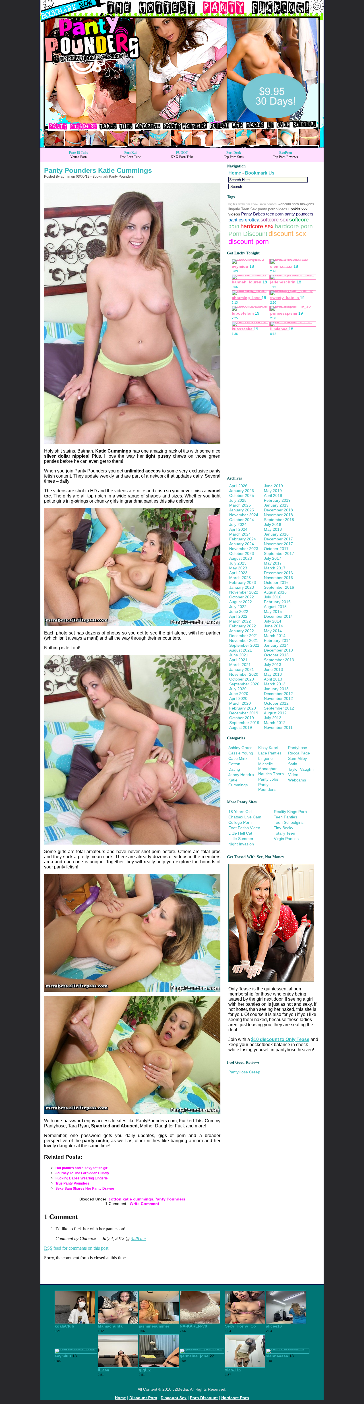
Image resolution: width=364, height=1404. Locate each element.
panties (236, 220)
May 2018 (273, 529)
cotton (115, 1199)
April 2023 (238, 573)
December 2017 (278, 539)
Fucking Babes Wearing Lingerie (81, 1178)
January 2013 (276, 689)
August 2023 (240, 558)
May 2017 (273, 563)
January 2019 (276, 505)
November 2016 (278, 577)
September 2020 (244, 684)
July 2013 (272, 664)
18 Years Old (240, 811)
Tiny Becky (283, 828)
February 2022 (242, 626)
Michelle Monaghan (268, 766)
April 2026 (238, 486)
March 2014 (275, 635)
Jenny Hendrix (241, 774)
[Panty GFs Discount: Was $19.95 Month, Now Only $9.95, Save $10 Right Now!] (182, 146)
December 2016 (278, 573)
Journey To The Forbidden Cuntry (82, 1173)
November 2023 (243, 548)
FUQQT (182, 153)
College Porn (240, 822)
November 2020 (243, 674)
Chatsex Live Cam (244, 817)
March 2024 (240, 534)
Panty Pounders (169, 1199)
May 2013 (273, 674)
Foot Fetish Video (244, 828)
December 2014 (278, 616)
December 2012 (278, 693)
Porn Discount (247, 233)
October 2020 (241, 679)
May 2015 (273, 611)
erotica (252, 220)
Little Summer (240, 838)
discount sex (287, 233)
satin (292, 764)
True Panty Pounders (72, 1183)
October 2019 (241, 718)
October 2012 (276, 703)
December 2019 (243, 713)
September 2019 (244, 722)
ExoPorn (285, 153)
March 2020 (240, 703)
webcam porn (288, 204)
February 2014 (277, 640)
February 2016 (277, 602)
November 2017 (278, 544)
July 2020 (238, 689)
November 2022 (243, 592)
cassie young (240, 753)
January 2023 (241, 587)
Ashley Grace (240, 747)
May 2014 (273, 631)
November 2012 (278, 698)
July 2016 (272, 597)
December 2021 (243, 635)
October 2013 (276, 655)
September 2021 (244, 645)
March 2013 (275, 684)
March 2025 (240, 505)
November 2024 (243, 515)
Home (234, 173)
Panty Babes (253, 214)
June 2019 (273, 486)
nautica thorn (271, 774)
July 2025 (238, 500)
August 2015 (275, 606)
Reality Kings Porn (290, 811)
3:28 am (138, 1238)
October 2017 (276, 548)
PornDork (233, 153)
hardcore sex (257, 226)
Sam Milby (297, 758)
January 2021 (241, 669)
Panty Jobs (268, 779)
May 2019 (273, 490)
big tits (232, 204)
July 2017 (272, 558)
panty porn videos (272, 209)
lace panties (270, 753)
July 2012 (272, 718)
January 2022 (241, 631)
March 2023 (240, 577)
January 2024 (241, 544)
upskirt (294, 209)
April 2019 (273, 495)
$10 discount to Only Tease (280, 1039)
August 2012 (275, 713)
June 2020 (238, 693)
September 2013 (279, 660)
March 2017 (275, 568)
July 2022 (238, 606)
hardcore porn (294, 226)
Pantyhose (297, 747)
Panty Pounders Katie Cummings (98, 170)
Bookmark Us (259, 173)
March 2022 (240, 621)
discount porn (248, 241)
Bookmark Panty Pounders (113, 177)
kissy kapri (268, 747)
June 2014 (273, 626)
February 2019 (277, 500)
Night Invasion (241, 844)
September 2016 (279, 587)
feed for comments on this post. (76, 1248)
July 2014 (272, 621)
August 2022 (240, 602)
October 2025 (241, 495)
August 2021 (240, 650)
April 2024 (238, 529)
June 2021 (238, 655)
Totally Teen (284, 833)
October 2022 (241, 597)
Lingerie (265, 758)
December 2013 (278, 650)
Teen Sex (249, 209)
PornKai (130, 153)
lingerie (234, 209)
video (293, 774)
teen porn (275, 214)
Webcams (297, 780)
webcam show (248, 204)
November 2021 (243, 640)
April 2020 (238, 698)
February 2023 (242, 582)
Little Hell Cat (240, 833)
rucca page (299, 753)
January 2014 (276, 645)
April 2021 (238, 660)
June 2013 (273, 669)
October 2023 (241, 553)
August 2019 (240, 727)
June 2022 (238, 611)
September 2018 (279, 519)
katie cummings (138, 1199)
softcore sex (274, 220)
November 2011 (278, 727)
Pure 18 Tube (78, 153)
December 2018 (278, 510)
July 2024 (238, 524)
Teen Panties (285, 817)
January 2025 (241, 510)
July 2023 (238, 563)
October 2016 (276, 582)
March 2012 (275, 722)
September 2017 (279, 553)
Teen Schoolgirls (288, 822)
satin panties (268, 204)
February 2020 (242, 708)
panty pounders (299, 213)
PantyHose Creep (244, 1072)
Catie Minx (237, 758)
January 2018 (276, 534)
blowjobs (307, 204)
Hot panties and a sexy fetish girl (81, 1168)
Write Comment (144, 1203)
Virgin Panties (286, 838)
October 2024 (241, 519)
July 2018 (272, 524)
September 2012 (279, 708)
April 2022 (238, 616)
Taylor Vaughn (301, 769)
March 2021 (240, 664)
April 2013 (273, 679)
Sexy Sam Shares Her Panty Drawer (84, 1189)
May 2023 (238, 568)
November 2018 (278, 515)
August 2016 (275, 592)
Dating (234, 769)
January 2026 (241, 490)
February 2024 (242, 539)
